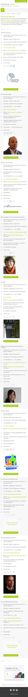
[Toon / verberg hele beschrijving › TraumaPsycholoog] (15, 53)
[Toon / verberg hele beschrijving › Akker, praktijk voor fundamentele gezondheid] (15, 239)
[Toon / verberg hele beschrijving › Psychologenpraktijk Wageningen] (15, 501)
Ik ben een (21, 1)
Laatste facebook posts (17, 127)
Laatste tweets (7, 127)
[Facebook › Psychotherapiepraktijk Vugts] (7, 572)
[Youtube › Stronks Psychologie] (14, 133)
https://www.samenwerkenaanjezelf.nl (15, 366)
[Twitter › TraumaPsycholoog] (4, 66)
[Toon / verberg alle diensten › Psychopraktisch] (15, 437)
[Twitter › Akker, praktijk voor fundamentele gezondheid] (4, 253)
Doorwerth (11, 608)
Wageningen (11, 485)
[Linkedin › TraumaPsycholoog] (10, 66)
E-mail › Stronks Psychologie (9, 109)
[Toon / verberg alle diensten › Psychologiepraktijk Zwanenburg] (15, 628)
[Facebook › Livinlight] (7, 317)
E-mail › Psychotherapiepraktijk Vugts (11, 552)
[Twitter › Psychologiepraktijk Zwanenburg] (4, 638)
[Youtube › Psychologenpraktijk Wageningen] (14, 515)
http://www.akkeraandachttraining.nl (15, 235)
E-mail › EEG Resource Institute (10, 179)
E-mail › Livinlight (7, 297)
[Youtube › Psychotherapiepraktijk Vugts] (14, 572)
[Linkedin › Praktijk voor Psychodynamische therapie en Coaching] (10, 384)
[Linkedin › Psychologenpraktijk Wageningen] (10, 515)
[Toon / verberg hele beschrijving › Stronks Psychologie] (15, 117)
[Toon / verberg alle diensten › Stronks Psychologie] (15, 121)
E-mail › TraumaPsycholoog (9, 47)
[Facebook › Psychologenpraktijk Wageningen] (7, 515)
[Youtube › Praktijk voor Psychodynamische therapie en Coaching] (14, 384)
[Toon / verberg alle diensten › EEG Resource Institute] (15, 189)
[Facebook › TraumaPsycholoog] (7, 66)
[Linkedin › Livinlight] (10, 317)
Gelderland (5, 39)
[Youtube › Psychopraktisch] (14, 449)
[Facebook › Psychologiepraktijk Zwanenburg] (7, 638)
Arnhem (10, 39)
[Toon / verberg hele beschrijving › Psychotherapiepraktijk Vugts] (15, 560)
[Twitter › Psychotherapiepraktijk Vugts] (4, 572)
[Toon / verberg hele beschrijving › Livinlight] (15, 303)
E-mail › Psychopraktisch (8, 425)
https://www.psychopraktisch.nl (14, 428)
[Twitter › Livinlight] (4, 317)
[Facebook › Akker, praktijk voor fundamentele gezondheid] (7, 253)
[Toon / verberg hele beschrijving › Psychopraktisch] (15, 433)
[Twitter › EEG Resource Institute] (4, 201)
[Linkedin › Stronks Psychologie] (10, 133)
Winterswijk (11, 417)
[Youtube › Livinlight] (14, 317)
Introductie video (7, 195)
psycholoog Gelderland (14, 20)
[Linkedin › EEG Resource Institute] (10, 201)
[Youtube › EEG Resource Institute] (14, 201)
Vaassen (11, 354)
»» (9, 29)
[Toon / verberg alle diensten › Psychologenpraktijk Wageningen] (15, 505)
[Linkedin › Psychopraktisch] (10, 449)
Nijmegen (11, 169)
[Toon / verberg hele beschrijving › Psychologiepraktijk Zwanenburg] (15, 625)
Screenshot (23, 50)
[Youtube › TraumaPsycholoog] (14, 66)
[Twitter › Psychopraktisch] (4, 449)
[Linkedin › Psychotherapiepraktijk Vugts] (10, 572)
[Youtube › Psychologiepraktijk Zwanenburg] (14, 638)
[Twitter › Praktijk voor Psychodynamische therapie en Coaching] (4, 384)
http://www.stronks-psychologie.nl (14, 112)
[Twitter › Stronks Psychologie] (4, 133)
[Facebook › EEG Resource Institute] (7, 201)
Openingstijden (7, 192)
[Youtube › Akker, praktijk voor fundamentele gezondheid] (14, 253)
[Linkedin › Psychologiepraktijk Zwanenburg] (10, 638)
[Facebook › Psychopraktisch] (7, 449)
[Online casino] (14, 665)
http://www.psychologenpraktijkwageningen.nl (17, 496)
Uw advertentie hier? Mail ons (14, 679)
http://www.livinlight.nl (12, 300)
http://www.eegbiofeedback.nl (13, 181)
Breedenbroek (12, 288)
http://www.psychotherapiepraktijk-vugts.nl (16, 555)
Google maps (16, 39)
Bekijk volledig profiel (10, 89)
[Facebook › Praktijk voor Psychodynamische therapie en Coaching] (7, 384)
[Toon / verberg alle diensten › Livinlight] (15, 307)
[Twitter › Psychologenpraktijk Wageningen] (4, 515)
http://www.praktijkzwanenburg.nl (14, 620)
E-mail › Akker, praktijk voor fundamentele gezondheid (15, 232)
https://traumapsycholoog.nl (13, 50)
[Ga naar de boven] (26, 89)
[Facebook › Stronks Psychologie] (7, 133)
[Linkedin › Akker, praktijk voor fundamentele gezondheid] (10, 253)
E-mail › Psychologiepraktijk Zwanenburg (12, 618)
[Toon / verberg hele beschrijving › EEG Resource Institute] (15, 185)
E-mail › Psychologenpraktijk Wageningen (12, 494)
